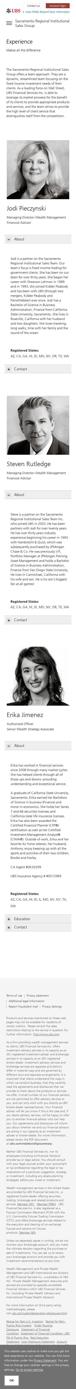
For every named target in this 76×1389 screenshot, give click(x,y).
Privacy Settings (52, 1006)
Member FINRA (46, 1204)
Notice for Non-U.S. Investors (24, 1321)
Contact (20, 369)
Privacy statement (38, 995)
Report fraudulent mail (23, 1006)
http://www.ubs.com (46, 1034)
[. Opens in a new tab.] (13, 10)
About (19, 239)
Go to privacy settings (29, 1370)
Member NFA (27, 1232)
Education (22, 919)
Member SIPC (25, 1204)
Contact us (33, 5)
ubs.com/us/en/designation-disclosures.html (39, 1313)
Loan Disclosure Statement (38, 1342)
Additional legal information (27, 1001)
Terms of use (14, 995)
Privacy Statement (45, 1360)
